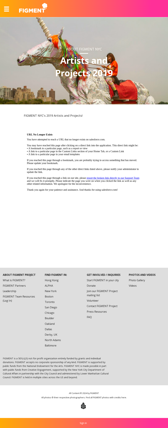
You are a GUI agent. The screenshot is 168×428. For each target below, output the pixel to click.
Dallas (48, 329)
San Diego (51, 307)
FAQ (89, 317)
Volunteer (93, 300)
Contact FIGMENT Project (102, 306)
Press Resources (97, 311)
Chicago (49, 313)
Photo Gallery (137, 280)
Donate (91, 285)
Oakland (50, 324)
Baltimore (50, 345)
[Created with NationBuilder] (83, 406)
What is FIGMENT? (14, 280)
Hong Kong (52, 280)
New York (51, 291)
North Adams (53, 340)
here (123, 397)
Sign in (83, 423)
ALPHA (49, 285)
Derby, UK (51, 334)
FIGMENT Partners (14, 285)
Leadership (9, 291)
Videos (133, 285)
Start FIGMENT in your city (103, 280)
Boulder (49, 318)
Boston (49, 296)
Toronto (50, 302)
